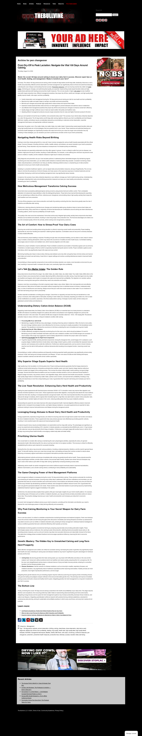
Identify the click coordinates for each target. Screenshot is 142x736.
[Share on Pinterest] (28, 620)
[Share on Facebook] (20, 620)
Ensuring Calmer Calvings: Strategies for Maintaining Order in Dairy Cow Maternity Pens (46, 615)
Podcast (38, 4)
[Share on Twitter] (24, 620)
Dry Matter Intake (36, 269)
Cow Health (31, 338)
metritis (53, 632)
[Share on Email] (41, 620)
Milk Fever (58, 632)
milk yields (77, 91)
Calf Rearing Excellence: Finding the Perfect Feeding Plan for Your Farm (42, 611)
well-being (82, 635)
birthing (51, 628)
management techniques (38, 632)
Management (30, 626)
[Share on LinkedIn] (32, 620)
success (67, 635)
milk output (65, 632)
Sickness (62, 635)
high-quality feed (70, 630)
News (25, 4)
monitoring (72, 632)
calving (56, 628)
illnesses (22, 632)
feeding (49, 630)
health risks (62, 630)
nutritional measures (81, 632)
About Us (61, 4)
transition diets (74, 635)
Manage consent (131, 733)
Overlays (121, 60)
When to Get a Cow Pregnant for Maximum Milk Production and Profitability (43, 613)
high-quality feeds (81, 630)
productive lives (54, 635)
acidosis (35, 628)
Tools (54, 4)
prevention (30, 635)
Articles (31, 4)
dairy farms (80, 628)
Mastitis (48, 632)
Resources (47, 4)
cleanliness (62, 628)
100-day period (27, 628)
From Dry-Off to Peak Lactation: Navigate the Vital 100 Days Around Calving (53, 66)
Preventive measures (58, 87)
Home (19, 4)
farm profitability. (41, 630)
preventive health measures (41, 635)
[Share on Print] (37, 620)
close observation (71, 628)
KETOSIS (27, 632)
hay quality (55, 630)
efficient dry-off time (31, 630)
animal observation (43, 628)
